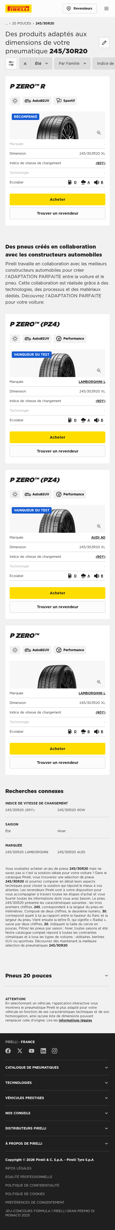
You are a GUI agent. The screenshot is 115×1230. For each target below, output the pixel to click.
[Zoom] (99, 133)
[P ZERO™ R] (57, 125)
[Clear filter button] (25, 63)
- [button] (104, 144)
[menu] (106, 8)
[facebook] (9, 1050)
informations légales (75, 1020)
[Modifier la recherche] (104, 42)
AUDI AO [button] (98, 537)
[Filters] (11, 63)
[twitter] (19, 1050)
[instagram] (54, 1050)
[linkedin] (43, 1050)
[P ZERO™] (57, 674)
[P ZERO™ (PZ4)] (57, 363)
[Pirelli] (23, 9)
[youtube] (31, 1050)
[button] (25, 117)
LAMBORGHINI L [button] (92, 382)
